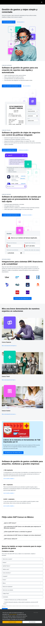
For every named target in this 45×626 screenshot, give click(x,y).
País (3, 582)
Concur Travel (6, 376)
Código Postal (5, 592)
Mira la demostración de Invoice (8, 414)
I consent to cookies (12, 621)
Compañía (4, 575)
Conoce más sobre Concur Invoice (10, 214)
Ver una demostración (7, 21)
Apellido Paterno (5, 565)
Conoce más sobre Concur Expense (10, 85)
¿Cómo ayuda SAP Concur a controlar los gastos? (18, 531)
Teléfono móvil (5, 568)
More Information (32, 621)
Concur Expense (6, 342)
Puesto (3, 579)
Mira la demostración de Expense (9, 345)
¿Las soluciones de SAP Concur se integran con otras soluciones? (22, 535)
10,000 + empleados (8, 499)
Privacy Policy (36, 612)
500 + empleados (8, 484)
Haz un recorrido (26, 85)
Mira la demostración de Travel (8, 379)
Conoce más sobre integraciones (22, 298)
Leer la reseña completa (8, 478)
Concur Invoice (6, 410)
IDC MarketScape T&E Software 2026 (13, 452)
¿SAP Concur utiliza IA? (10, 538)
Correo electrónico (6, 572)
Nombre (3, 561)
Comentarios (5, 596)
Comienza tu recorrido (23, 150)
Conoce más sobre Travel (8, 150)
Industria (4, 589)
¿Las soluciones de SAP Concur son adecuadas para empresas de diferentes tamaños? (22, 527)
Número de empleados (7, 585)
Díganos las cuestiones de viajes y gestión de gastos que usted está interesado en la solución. (21, 559)
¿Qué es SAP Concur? (10, 523)
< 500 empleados (8, 470)
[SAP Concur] (7, 2)
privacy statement (13, 614)
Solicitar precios (20, 21)
